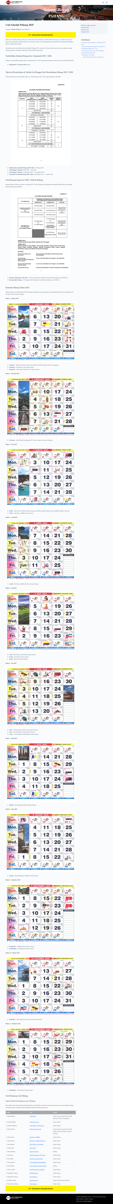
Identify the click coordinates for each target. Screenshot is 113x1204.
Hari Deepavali (34, 1180)
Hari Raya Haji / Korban (36, 1159)
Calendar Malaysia (87, 1201)
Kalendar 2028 (85, 32)
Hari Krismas (33, 1184)
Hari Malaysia (33, 1177)
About (86, 1199)
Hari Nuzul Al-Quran (35, 1129)
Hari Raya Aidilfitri (35, 1137)
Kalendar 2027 (85, 30)
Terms (77, 1199)
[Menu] (103, 2)
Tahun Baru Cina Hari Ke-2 (37, 1125)
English (22, 29)
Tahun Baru (33, 1116)
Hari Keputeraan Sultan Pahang (38, 1166)
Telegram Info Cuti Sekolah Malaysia (42, 35)
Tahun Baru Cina (34, 1122)
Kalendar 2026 (85, 27)
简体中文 (27, 29)
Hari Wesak (33, 1148)
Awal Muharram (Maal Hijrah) (38, 1162)
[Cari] (106, 2)
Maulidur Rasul (34, 1173)
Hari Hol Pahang (34, 1151)
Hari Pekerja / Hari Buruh (36, 1144)
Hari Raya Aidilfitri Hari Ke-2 (38, 1141)
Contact (91, 1199)
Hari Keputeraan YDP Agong (37, 1155)
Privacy (82, 1199)
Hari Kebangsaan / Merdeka (37, 1169)
